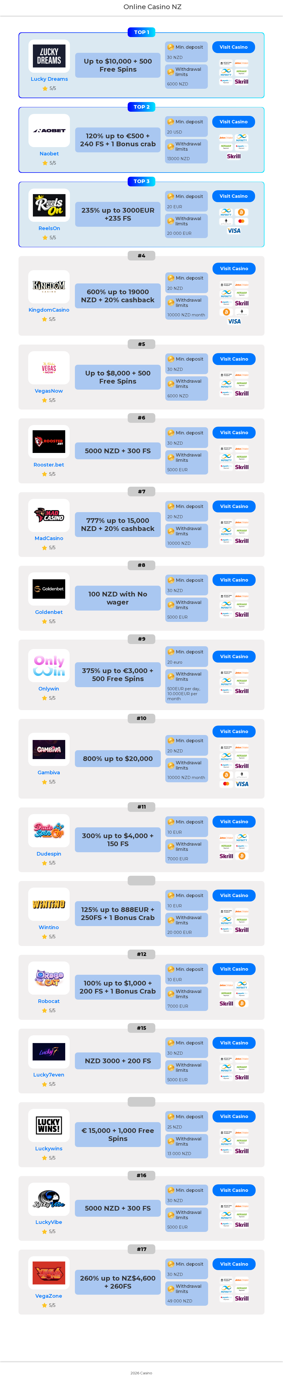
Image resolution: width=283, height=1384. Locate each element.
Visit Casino (234, 47)
